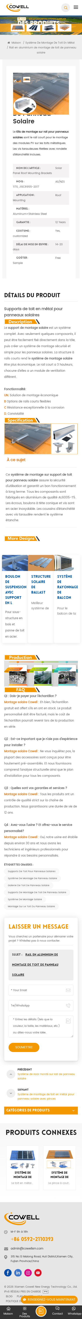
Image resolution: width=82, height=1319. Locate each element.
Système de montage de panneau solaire (32, 878)
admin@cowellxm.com (27, 1248)
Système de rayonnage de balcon (66, 587)
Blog (9, 1296)
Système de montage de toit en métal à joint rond (59, 1175)
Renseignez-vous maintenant (51, 1299)
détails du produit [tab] (32, 296)
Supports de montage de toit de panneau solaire (37, 892)
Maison (16, 43)
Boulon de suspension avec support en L (14, 590)
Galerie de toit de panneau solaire (28, 885)
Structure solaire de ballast (40, 584)
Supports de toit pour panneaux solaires (32, 871)
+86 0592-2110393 (32, 1239)
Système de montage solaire (25, 899)
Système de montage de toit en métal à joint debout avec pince (22, 1175)
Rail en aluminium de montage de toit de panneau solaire (35, 965)
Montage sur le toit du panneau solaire (31, 906)
